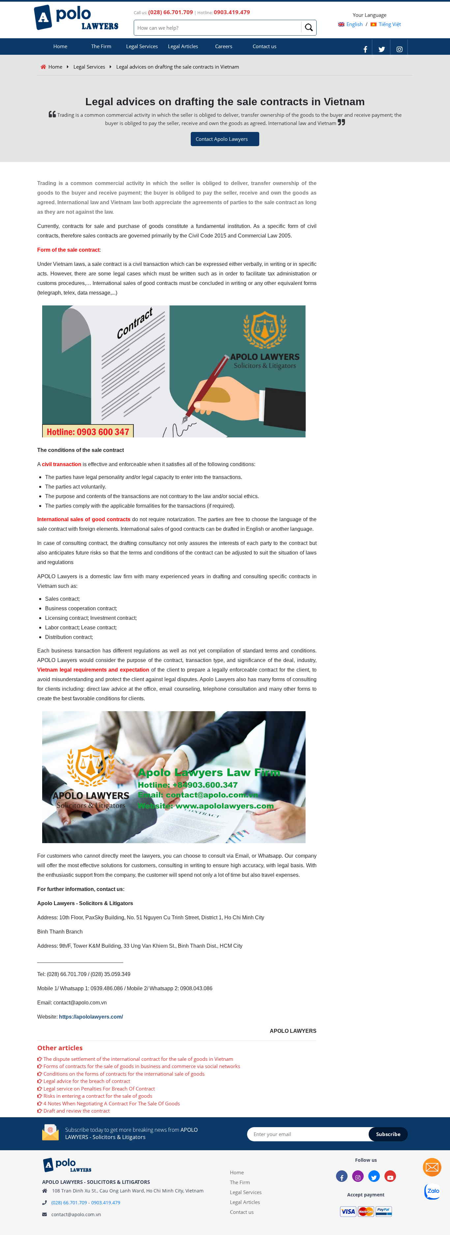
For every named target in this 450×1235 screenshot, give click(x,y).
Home (60, 46)
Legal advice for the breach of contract (86, 1081)
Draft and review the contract (76, 1110)
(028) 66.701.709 (69, 1202)
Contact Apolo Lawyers (222, 139)
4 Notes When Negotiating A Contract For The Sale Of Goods (111, 1103)
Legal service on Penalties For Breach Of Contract (99, 1088)
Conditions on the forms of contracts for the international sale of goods (124, 1073)
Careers (223, 46)
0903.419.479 (105, 1202)
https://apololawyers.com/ (91, 1017)
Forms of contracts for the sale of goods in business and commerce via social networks (141, 1066)
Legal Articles (183, 46)
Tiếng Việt (390, 24)
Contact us (264, 46)
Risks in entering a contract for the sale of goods (97, 1095)
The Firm (101, 46)
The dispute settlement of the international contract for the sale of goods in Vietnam (138, 1059)
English (355, 24)
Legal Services (142, 46)
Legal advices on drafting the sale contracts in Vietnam (177, 66)
